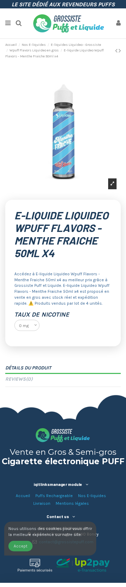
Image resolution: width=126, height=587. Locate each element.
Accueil (23, 495)
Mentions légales (72, 503)
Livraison (41, 503)
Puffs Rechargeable (54, 495)
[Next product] (120, 51)
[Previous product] (117, 51)
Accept (20, 546)
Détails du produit (28, 367)
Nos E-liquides (92, 495)
